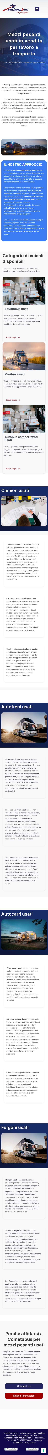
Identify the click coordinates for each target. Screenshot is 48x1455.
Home (5, 62)
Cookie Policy (33, 1449)
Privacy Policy (12, 1449)
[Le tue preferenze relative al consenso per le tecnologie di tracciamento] (43, 1450)
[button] (37, 9)
